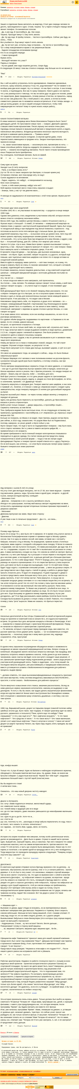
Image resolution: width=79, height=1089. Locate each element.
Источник (34, 158)
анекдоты (10, 7)
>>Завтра (16, 1032)
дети (2, 198)
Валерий (34, 1026)
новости (35, 1081)
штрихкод (34, 899)
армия (2, 449)
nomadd (34, 993)
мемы (22, 7)
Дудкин (40, 158)
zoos (39, 610)
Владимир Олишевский (38, 77)
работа (3, 109)
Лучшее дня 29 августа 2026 (18, 1)
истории (17, 7)
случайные (36, 1071)
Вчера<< (3, 1032)
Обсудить (20, 77)
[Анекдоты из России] (5, 2)
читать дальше (54, 1062)
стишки (32, 7)
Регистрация (18, 3)
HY (34, 932)
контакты (14, 1081)
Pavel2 (33, 730)
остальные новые (12, 1071)
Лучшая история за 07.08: (11, 1041)
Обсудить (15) (20, 932)
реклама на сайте (6, 1081)
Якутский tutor (42, 702)
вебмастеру (28, 1081)
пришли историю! (72, 1074)
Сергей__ (35, 794)
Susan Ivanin (34, 858)
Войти (11, 3)
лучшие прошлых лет (25, 1071)
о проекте (21, 1081)
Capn (32, 201)
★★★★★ (49, 77)
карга (33, 452)
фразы (27, 7)
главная (4, 1074)
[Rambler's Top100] (30, 1087)
